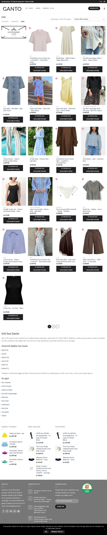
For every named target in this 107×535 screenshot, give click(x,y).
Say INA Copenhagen (9, 393)
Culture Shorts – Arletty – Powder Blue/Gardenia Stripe (12, 260)
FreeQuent (5, 404)
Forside (5, 21)
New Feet (5, 401)
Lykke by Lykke (7, 390)
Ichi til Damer (6, 386)
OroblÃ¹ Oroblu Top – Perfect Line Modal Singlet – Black (12, 210)
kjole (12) (5, 350)
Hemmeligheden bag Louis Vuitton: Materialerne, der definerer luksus (41, 509)
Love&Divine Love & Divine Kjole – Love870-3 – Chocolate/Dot (65, 161)
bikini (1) (5, 365)
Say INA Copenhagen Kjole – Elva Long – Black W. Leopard (92, 109)
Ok (46, 531)
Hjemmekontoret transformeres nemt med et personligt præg (43, 519)
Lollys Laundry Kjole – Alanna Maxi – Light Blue (39, 210)
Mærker (46, 8)
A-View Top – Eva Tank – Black (13, 308)
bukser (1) (5, 368)
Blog (101, 1)
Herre (38, 8)
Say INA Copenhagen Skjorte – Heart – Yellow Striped (93, 59)
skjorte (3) (5, 357)
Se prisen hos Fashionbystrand (39, 69)
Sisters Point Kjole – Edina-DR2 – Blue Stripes (40, 109)
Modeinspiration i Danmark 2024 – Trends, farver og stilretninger (43, 499)
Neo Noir (5, 408)
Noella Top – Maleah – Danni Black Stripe (92, 210)
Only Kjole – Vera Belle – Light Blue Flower (13, 109)
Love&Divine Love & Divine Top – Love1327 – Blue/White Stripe (40, 260)
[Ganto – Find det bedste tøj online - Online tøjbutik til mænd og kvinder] (12, 8)
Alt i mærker (6, 382)
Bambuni (5, 397)
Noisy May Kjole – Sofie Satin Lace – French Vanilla (65, 109)
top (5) (4, 354)
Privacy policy (57, 531)
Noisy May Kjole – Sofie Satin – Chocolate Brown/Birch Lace (66, 260)
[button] (30, 28)
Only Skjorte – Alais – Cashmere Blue (93, 160)
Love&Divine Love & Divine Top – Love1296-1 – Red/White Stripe (40, 60)
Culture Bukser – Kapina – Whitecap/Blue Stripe (11, 160)
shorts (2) (5, 361)
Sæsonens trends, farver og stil (43, 492)
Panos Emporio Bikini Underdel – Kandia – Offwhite (66, 210)
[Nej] (104, 530)
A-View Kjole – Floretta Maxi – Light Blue (40, 160)
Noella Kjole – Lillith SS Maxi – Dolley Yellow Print (66, 59)
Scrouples (5, 412)
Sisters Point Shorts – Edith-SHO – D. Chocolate (92, 260)
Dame (31, 8)
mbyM (4, 415)
